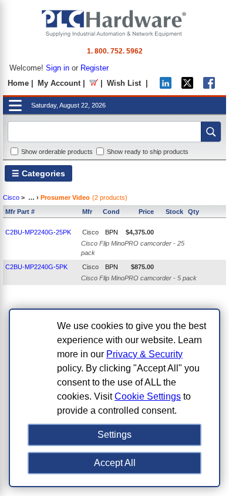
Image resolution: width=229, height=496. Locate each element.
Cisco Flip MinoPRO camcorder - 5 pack (139, 277)
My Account (59, 83)
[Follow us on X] (187, 86)
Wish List (124, 83)
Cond (111, 211)
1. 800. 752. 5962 (115, 51)
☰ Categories (38, 173)
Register (94, 67)
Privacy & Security (144, 354)
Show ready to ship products (147, 151)
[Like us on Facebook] (209, 86)
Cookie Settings (147, 396)
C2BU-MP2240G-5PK (36, 266)
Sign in (57, 67)
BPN (111, 232)
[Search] (211, 132)
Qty (193, 211)
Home (18, 83)
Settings (114, 435)
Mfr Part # (20, 211)
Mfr (87, 211)
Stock (174, 211)
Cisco (11, 197)
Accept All (115, 463)
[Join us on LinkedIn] (165, 86)
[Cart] (93, 83)
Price (146, 211)
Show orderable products (57, 151)
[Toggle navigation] (15, 105)
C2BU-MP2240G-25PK (38, 232)
